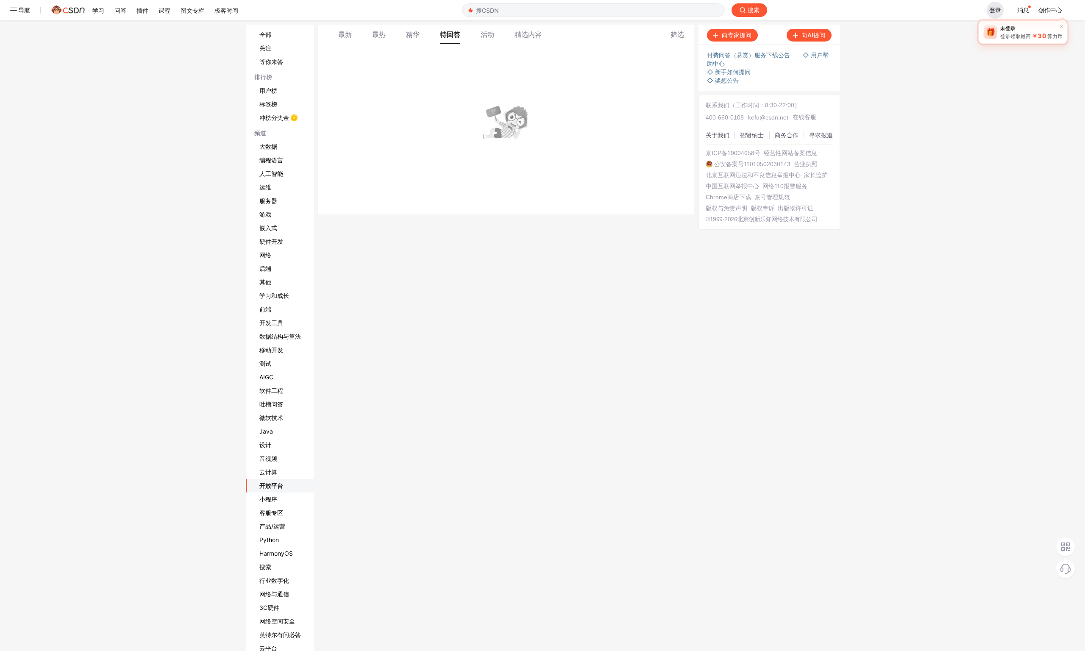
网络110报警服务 (784, 186)
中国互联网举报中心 (732, 186)
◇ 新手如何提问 (729, 71)
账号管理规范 (772, 197)
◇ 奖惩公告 (723, 80)
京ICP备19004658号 (733, 153)
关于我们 (717, 135)
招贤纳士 (752, 135)
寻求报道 (821, 135)
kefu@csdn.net (768, 117)
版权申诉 (762, 208)
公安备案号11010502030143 (752, 164)
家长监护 (816, 175)
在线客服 (804, 117)
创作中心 (1050, 10)
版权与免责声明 (726, 208)
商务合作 (786, 135)
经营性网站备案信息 (790, 153)
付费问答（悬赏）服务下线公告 (748, 54)
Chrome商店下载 (728, 197)
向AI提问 (813, 35)
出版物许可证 (795, 208)
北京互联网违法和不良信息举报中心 (753, 175)
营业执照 (806, 164)
